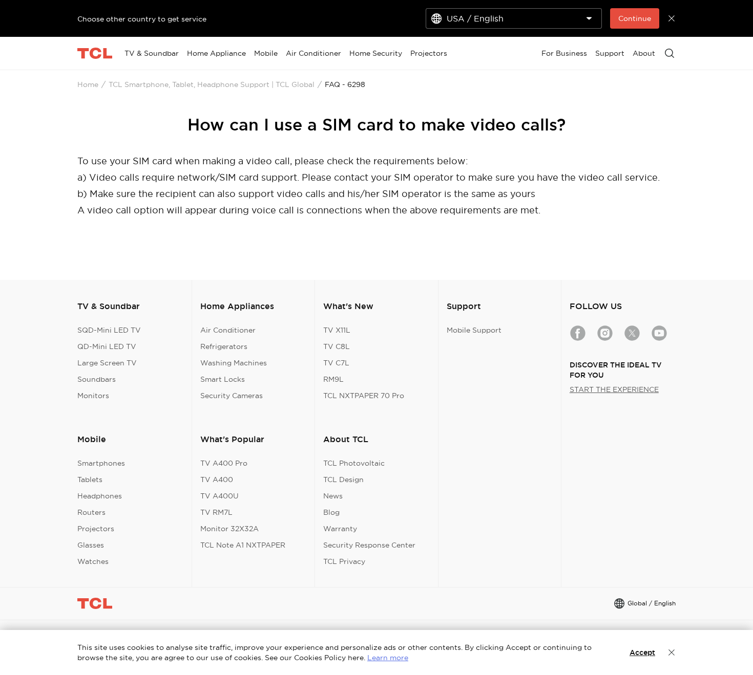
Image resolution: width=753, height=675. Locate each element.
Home (87, 84)
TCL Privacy (344, 561)
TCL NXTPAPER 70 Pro (363, 395)
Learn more (387, 657)
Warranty (340, 528)
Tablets (89, 479)
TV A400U (219, 495)
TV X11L (336, 330)
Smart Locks (222, 379)
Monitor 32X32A (229, 528)
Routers (91, 512)
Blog (331, 512)
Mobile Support (474, 330)
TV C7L (336, 362)
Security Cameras (231, 395)
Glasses (90, 545)
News (333, 495)
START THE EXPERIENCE (614, 389)
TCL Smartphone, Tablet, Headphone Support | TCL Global (212, 84)
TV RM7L (216, 512)
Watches (93, 561)
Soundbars (96, 379)
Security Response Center (369, 545)
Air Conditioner (228, 330)
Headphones (99, 495)
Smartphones (101, 463)
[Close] (671, 652)
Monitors (93, 395)
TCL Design (343, 479)
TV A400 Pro (223, 463)
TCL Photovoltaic (354, 463)
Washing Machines (233, 362)
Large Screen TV (107, 362)
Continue (634, 18)
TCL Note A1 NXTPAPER (242, 545)
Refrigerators (223, 346)
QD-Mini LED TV (106, 346)
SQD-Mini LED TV (109, 330)
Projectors (95, 528)
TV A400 (216, 479)
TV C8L (336, 346)
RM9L (333, 379)
